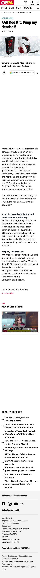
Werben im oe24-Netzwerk (12, 531)
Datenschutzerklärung (10, 523)
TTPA (4, 569)
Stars (18, 7)
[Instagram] (10, 504)
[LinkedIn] (22, 504)
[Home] (2, 13)
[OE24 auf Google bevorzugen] (36, 72)
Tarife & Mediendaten (10, 558)
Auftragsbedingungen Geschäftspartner (17, 556)
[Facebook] (3, 504)
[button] (5, 329)
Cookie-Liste (6, 526)
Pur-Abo (5, 536)
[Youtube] (16, 504)
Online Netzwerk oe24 (10, 510)
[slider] (12, 329)
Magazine (28, 7)
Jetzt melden (8, 293)
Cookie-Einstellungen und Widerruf (15, 528)
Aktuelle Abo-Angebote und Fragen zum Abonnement (17, 563)
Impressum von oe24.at (11, 539)
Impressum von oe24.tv (11, 542)
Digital (7, 13)
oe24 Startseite (7, 518)
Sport (11, 7)
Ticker (4, 7)
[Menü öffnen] (38, 8)
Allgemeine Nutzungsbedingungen (15, 520)
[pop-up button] (31, 329)
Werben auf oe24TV (9, 534)
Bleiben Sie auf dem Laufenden (14, 495)
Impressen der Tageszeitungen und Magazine (19, 566)
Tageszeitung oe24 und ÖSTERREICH (16, 548)
